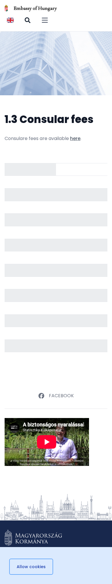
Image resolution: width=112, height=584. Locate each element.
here (75, 138)
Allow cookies (31, 567)
